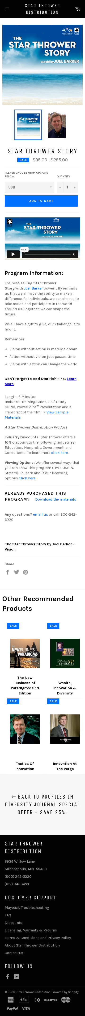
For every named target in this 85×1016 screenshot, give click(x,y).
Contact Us (14, 953)
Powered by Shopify (65, 992)
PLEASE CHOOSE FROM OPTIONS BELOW (26, 174)
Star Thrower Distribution (42, 9)
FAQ (8, 915)
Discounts (13, 922)
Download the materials (55, 499)
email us (40, 514)
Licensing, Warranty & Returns (31, 930)
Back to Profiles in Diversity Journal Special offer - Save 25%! (42, 804)
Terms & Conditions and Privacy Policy (38, 937)
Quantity (63, 176)
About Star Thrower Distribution (32, 945)
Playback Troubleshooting (27, 907)
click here (59, 452)
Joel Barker (33, 288)
